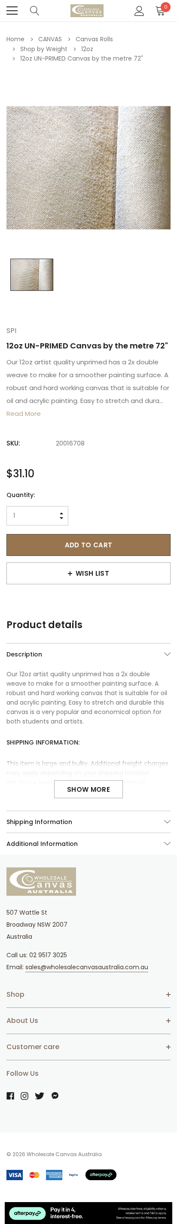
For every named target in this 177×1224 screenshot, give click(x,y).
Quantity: (20, 495)
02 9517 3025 (48, 955)
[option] (88, 168)
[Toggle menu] (12, 10)
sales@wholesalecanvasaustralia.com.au (86, 967)
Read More (23, 413)
